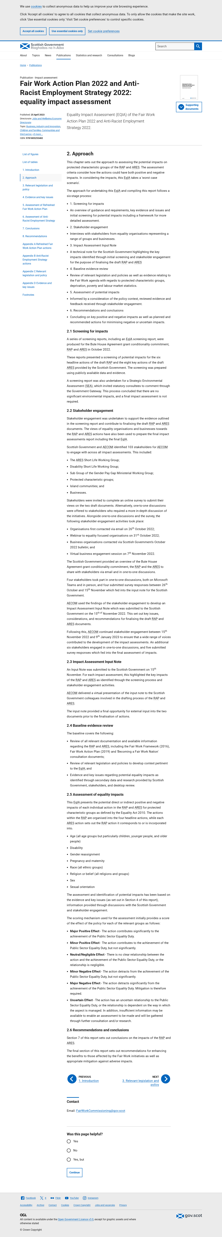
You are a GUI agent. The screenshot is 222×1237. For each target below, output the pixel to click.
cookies (36, 6)
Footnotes (28, 294)
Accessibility (26, 1205)
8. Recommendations (35, 236)
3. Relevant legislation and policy (38, 187)
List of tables (30, 162)
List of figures (30, 154)
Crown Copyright (82, 1205)
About (23, 55)
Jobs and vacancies (105, 1205)
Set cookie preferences (104, 31)
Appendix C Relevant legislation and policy (35, 273)
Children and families (30, 130)
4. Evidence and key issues (38, 197)
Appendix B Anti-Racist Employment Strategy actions (36, 259)
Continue (74, 1172)
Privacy (123, 1205)
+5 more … (38, 134)
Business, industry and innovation (43, 126)
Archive (40, 1205)
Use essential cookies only (67, 31)
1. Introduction (31, 169)
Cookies (65, 1205)
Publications (63, 55)
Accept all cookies (33, 31)
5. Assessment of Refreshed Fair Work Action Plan (39, 206)
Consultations (115, 55)
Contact (53, 1205)
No (75, 1150)
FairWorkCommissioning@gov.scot (100, 1111)
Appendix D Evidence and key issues (37, 285)
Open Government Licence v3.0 (75, 1219)
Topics (36, 55)
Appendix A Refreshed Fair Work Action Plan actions (38, 246)
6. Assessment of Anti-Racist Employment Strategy (39, 218)
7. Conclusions (31, 228)
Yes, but (78, 1159)
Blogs (131, 55)
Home (23, 65)
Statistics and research (89, 55)
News (48, 55)
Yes (75, 1141)
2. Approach (29, 177)
